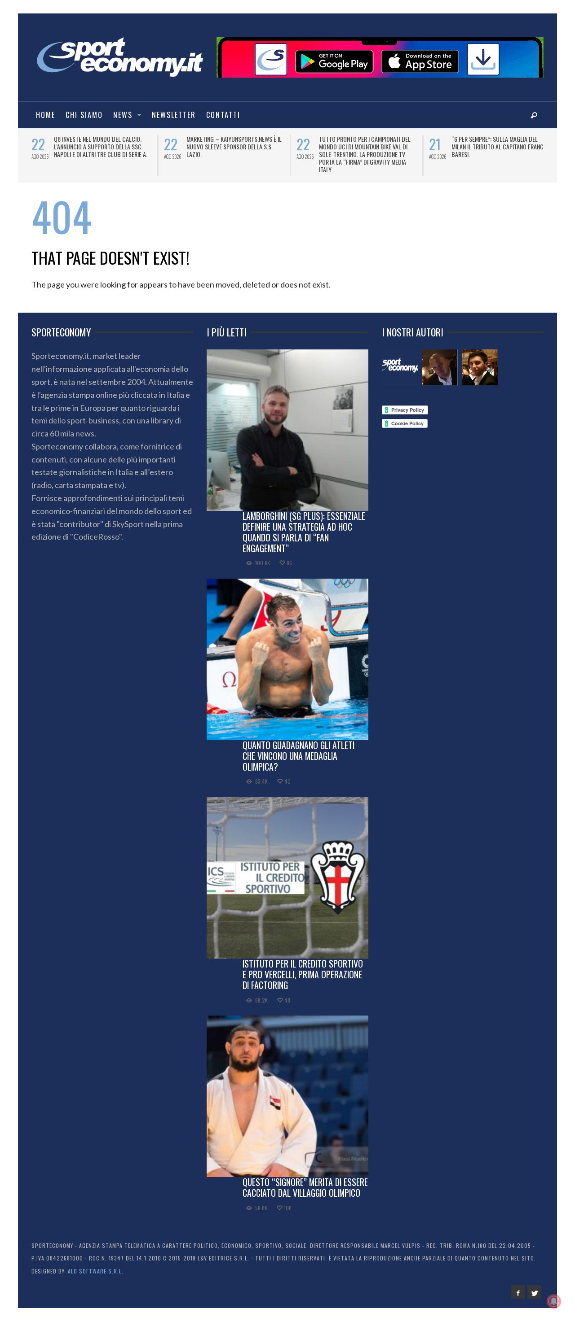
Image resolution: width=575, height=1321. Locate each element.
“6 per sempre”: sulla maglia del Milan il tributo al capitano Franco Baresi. (499, 146)
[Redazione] (400, 367)
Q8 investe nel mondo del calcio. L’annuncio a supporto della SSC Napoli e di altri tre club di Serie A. (100, 146)
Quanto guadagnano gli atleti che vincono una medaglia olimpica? (298, 755)
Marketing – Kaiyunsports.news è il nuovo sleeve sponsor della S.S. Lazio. (234, 146)
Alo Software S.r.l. (96, 1271)
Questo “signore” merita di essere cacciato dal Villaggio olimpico (305, 1187)
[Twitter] (534, 1292)
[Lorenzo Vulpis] (480, 367)
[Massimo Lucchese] (440, 367)
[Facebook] (518, 1292)
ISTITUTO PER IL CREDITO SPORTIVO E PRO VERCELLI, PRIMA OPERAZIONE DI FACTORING (303, 974)
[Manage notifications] (554, 1301)
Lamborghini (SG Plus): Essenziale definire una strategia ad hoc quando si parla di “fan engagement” (304, 531)
